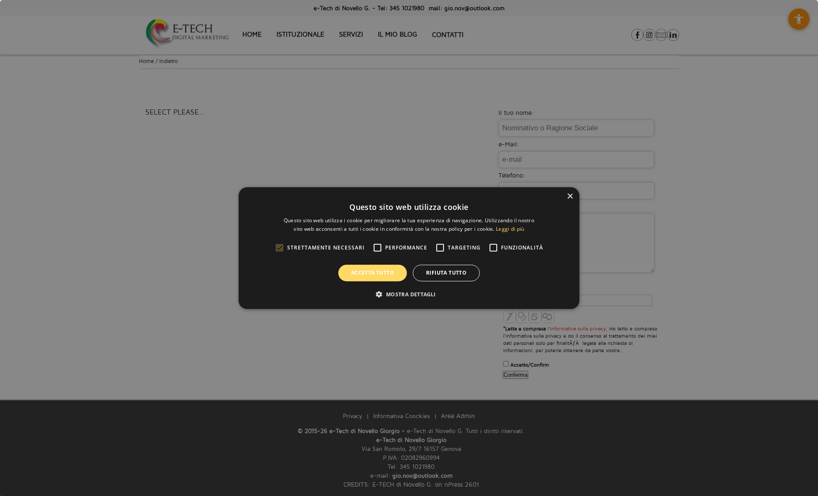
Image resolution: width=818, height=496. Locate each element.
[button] (408, 294)
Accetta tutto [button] (372, 272)
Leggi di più (510, 228)
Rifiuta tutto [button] (446, 272)
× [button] (570, 196)
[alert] (409, 248)
